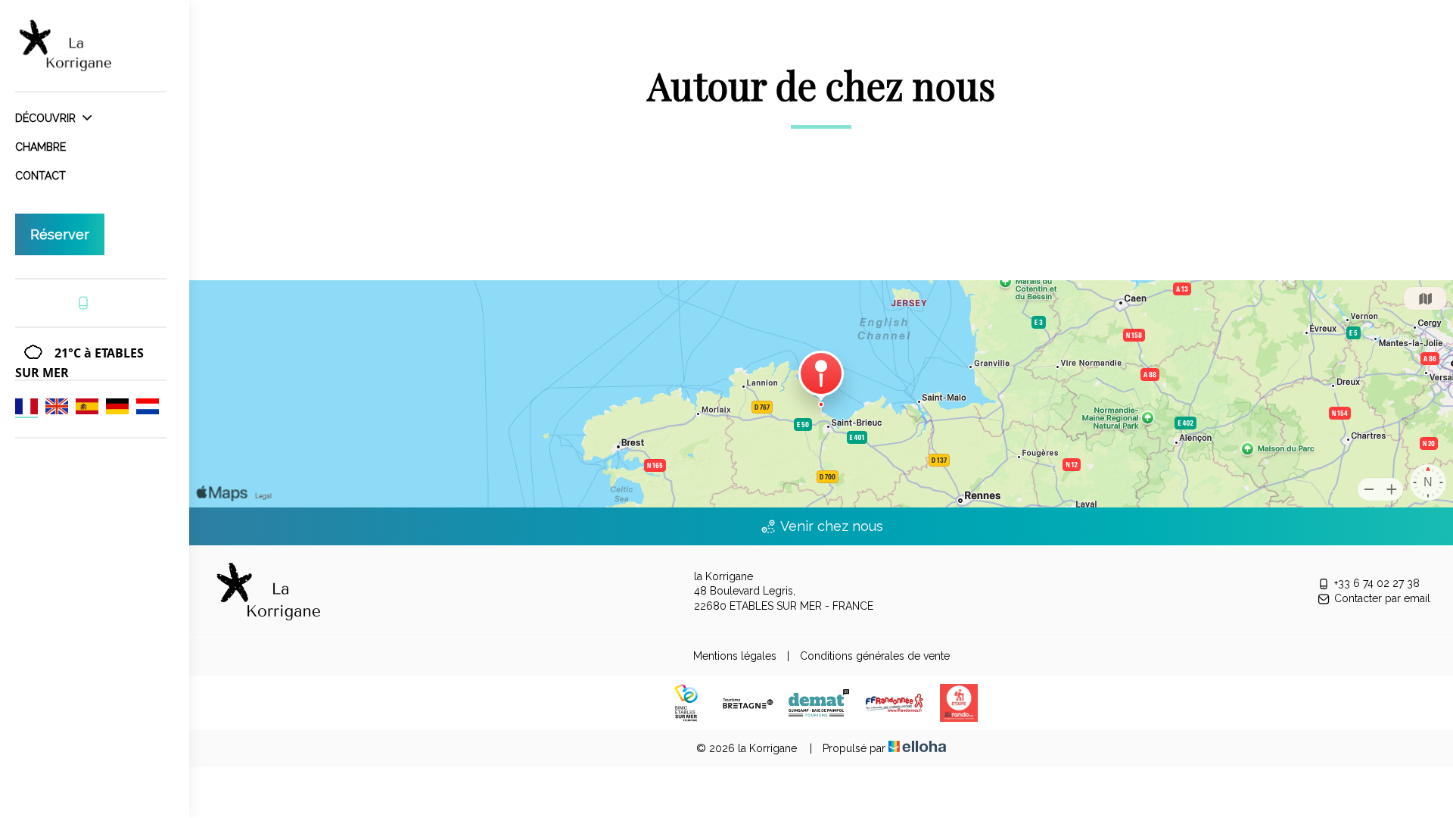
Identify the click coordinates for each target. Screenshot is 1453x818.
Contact (40, 176)
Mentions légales (734, 656)
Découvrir (47, 118)
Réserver (59, 234)
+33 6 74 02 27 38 (1377, 583)
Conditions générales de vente (875, 656)
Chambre (40, 147)
